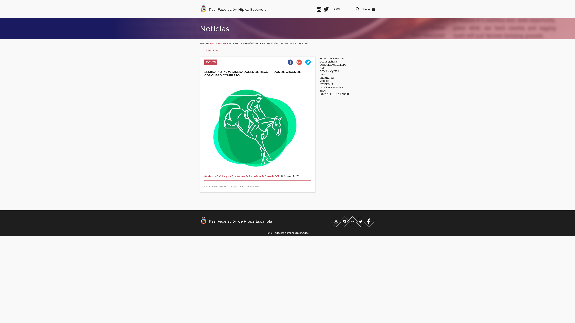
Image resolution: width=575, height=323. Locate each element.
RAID (323, 68)
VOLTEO (324, 80)
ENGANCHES (327, 77)
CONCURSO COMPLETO (333, 64)
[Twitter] (361, 221)
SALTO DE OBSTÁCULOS (333, 58)
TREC (323, 90)
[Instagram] (344, 221)
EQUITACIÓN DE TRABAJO (334, 93)
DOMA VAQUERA (329, 71)
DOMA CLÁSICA (328, 61)
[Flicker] (352, 221)
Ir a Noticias (211, 50)
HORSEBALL (326, 84)
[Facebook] (369, 221)
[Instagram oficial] (319, 8)
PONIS (323, 74)
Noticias (222, 43)
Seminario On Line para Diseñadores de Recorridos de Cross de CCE (242, 176)
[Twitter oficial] (326, 8)
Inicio (212, 43)
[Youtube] (336, 221)
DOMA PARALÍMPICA (332, 87)
